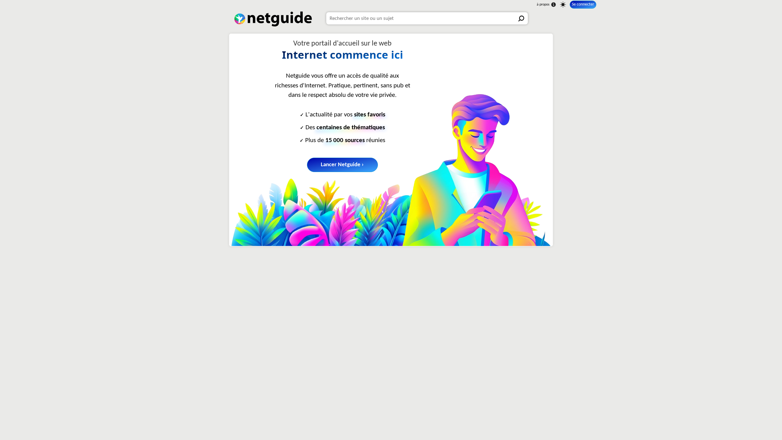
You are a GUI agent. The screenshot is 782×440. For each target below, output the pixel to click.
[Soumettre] (522, 18)
